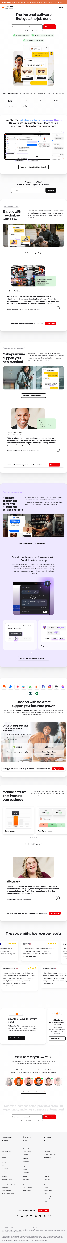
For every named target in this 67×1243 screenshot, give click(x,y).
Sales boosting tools (32, 253)
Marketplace (5, 1168)
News (3, 1171)
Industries (46, 1148)
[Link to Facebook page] (27, 1216)
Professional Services (28, 1184)
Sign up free (49, 27)
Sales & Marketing (27, 1151)
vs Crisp (25, 1166)
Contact (46, 1182)
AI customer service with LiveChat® (32, 658)
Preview (51, 190)
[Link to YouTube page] (31, 1216)
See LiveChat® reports (32, 844)
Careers (46, 1187)
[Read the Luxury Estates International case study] (58, 450)
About (47, 1179)
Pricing (3, 1148)
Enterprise (25, 1154)
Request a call (56, 1038)
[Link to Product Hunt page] (40, 1216)
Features (4, 1157)
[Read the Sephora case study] (58, 308)
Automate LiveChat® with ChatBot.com (32, 543)
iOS (26, 1140)
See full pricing (15, 1038)
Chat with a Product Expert (32, 1092)
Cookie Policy (9, 1239)
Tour (3, 1154)
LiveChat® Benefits (6, 1151)
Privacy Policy (43, 1240)
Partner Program (48, 1196)
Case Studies (47, 1157)
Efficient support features (32, 395)
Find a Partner (47, 1198)
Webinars (25, 1182)
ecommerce (47, 1227)
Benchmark (5, 1187)
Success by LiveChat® (7, 1179)
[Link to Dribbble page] (45, 1216)
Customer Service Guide (8, 1182)
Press (45, 1193)
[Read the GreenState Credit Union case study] (58, 898)
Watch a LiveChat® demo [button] (33, 167)
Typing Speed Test (6, 1190)
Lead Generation (6, 1160)
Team (45, 1184)
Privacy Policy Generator (8, 1193)
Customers (47, 1151)
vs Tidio (25, 1169)
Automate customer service (34, 40)
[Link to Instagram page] (36, 1216)
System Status (27, 1190)
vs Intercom (26, 1172)
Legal (45, 1201)
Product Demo (5, 1162)
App (3, 1165)
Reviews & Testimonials (50, 1154)
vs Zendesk (26, 1161)
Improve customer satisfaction (44, 35)
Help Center (26, 1179)
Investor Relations (48, 1190)
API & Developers (27, 1187)
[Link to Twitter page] (17, 1216)
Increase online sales (22, 35)
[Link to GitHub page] (49, 1216)
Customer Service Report (8, 1184)
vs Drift (25, 1164)
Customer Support (28, 1148)
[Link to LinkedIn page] (22, 1216)
